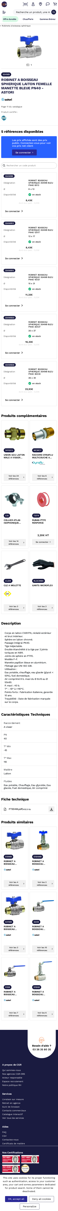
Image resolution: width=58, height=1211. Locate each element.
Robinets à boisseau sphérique (16, 26)
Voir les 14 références (13, 542)
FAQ (4, 1132)
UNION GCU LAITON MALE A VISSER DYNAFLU (14, 456)
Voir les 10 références (42, 948)
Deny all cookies (41, 1199)
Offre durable (9, 19)
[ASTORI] (8, 99)
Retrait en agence (11, 1103)
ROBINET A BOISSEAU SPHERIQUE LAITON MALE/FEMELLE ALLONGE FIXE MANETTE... (42, 863)
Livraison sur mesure (13, 1099)
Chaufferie (28, 19)
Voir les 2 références (42, 607)
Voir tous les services (13, 1118)
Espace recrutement (12, 1081)
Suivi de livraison (11, 1107)
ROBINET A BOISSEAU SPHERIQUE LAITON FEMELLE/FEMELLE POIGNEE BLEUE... (42, 928)
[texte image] (15, 434)
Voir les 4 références (13, 883)
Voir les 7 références (13, 1014)
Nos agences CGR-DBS (13, 1074)
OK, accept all (16, 1199)
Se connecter (23, 152)
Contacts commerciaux (14, 1110)
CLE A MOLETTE (12, 585)
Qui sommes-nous (11, 1070)
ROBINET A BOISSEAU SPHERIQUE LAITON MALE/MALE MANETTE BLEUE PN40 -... (14, 928)
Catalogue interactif (12, 1114)
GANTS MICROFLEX (42, 585)
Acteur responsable (12, 1077)
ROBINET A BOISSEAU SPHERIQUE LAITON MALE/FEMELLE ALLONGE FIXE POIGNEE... (42, 993)
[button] (33, 4)
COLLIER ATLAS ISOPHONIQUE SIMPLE (12, 521)
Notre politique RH (11, 1085)
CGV (4, 1136)
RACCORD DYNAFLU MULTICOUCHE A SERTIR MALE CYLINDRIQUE (42, 456)
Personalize (29, 1206)
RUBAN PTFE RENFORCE (39, 521)
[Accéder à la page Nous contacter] (48, 4)
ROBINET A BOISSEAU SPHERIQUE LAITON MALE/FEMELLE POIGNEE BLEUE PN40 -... (14, 993)
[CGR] (4, 4)
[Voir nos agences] (40, 4)
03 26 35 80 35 (42, 1049)
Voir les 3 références (13, 607)
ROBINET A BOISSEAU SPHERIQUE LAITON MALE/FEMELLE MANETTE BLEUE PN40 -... (14, 863)
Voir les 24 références (13, 477)
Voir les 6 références (42, 477)
